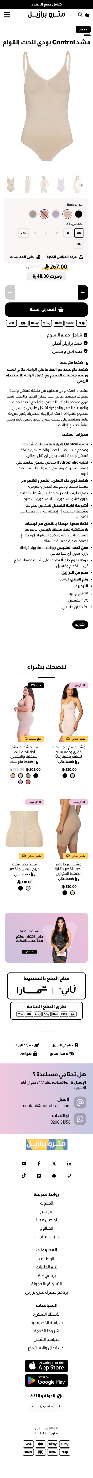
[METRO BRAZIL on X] (54, 1165)
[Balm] (13, 776)
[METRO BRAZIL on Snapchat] (54, 1177)
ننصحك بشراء (46, 666)
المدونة (46, 1203)
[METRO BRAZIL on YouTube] (23, 1165)
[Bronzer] (44, 214)
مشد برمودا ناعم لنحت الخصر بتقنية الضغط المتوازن (69, 868)
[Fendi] (33, 214)
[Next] (80, 185)
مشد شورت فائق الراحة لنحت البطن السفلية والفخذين (24, 751)
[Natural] (72, 776)
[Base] (67, 214)
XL (35, 233)
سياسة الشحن (46, 1339)
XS (79, 233)
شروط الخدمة (46, 1331)
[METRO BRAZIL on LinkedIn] (69, 1165)
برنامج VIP (46, 1275)
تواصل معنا (46, 1219)
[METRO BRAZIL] (46, 14)
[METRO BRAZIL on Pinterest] (69, 1177)
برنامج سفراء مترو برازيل (46, 1292)
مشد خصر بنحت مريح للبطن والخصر (24, 866)
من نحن (47, 1211)
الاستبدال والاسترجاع (46, 1347)
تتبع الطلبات (46, 1267)
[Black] (78, 214)
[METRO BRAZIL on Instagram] (38, 1177)
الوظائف (46, 1258)
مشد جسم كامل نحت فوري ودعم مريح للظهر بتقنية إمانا (68, 751)
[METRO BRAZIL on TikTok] (23, 1177)
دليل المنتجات (46, 1236)
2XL (23, 233)
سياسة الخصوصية (47, 1322)
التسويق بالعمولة (46, 1283)
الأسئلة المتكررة (46, 1314)
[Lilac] (56, 214)
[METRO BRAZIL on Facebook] (38, 1165)
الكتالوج (46, 1228)
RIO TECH (42, 1433)
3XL (78, 244)
